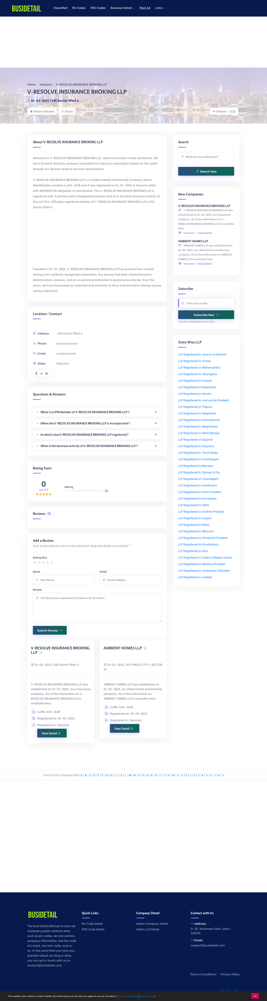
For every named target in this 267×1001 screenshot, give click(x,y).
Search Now (208, 171)
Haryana (46, 84)
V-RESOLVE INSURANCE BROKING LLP (81, 84)
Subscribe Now (204, 314)
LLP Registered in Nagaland (197, 413)
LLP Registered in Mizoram (196, 531)
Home (31, 84)
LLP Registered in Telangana (197, 374)
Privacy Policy (230, 974)
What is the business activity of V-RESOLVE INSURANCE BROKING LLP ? (89, 446)
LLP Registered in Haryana (196, 446)
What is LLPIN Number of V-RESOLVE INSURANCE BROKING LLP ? (85, 412)
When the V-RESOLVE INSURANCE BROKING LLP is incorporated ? (85, 423)
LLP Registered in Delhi (193, 505)
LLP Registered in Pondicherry (198, 544)
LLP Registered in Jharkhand (197, 485)
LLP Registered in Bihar (193, 524)
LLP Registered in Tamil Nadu (198, 452)
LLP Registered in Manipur (196, 465)
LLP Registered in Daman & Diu (199, 472)
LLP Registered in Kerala (194, 393)
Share (69, 111)
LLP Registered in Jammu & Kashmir (202, 354)
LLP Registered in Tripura (195, 406)
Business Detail (122, 7)
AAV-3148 (126, 707)
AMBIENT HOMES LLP (123, 648)
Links (159, 7)
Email (103, 571)
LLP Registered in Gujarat (195, 439)
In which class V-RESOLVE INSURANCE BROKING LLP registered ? (84, 434)
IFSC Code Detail (93, 929)
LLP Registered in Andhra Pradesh (201, 511)
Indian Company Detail (152, 923)
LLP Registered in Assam (195, 518)
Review (37, 589)
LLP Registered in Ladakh (195, 577)
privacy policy (146, 996)
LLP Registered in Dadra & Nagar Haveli (205, 557)
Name (36, 571)
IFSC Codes (98, 7)
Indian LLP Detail (147, 929)
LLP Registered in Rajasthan (197, 387)
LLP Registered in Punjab (195, 380)
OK (255, 996)
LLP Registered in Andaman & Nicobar (204, 570)
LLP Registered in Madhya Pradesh (201, 564)
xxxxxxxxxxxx (66, 353)
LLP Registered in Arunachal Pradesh (203, 400)
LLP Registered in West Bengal (199, 433)
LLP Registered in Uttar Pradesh (199, 492)
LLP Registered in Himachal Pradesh (203, 537)
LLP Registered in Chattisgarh (198, 459)
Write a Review (44, 111)
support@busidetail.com (208, 945)
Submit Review (47, 630)
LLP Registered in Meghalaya (198, 426)
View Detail (50, 733)
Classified (60, 7)
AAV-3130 (53, 711)
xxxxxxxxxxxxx (67, 343)
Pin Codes (79, 7)
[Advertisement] (109, 42)
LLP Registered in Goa (193, 551)
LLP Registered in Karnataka (197, 498)
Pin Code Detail (92, 923)
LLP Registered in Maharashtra (199, 367)
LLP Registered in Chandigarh (198, 478)
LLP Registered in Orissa (194, 361)
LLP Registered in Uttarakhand (199, 420)
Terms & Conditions (203, 974)
